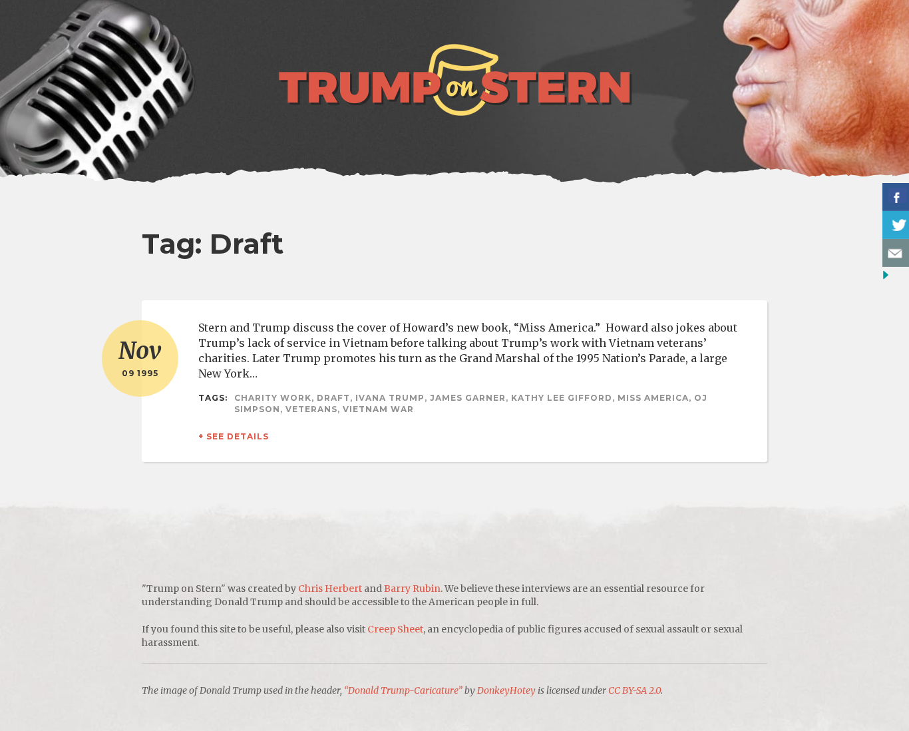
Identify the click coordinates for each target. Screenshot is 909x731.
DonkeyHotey (506, 690)
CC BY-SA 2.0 (634, 690)
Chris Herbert (330, 589)
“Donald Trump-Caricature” (403, 690)
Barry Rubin (412, 589)
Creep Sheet (395, 629)
